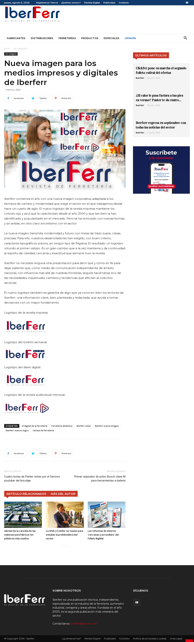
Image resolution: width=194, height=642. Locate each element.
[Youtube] (187, 2)
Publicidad (109, 2)
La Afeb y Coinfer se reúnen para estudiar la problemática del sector (64, 534)
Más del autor (63, 494)
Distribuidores (42, 38)
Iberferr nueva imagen (107, 425)
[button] (185, 38)
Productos (89, 38)
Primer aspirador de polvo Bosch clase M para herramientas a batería (99, 478)
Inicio (7, 48)
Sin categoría (10, 54)
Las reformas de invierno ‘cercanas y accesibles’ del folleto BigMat (103, 534)
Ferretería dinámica (62, 425)
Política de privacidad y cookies (149, 638)
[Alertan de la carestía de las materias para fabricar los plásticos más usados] (23, 515)
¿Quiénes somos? (71, 2)
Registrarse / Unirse (47, 2)
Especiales (111, 38)
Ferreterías (67, 38)
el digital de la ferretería (34, 425)
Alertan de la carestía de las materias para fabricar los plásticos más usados (20, 534)
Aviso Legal (176, 638)
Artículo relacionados (26, 494)
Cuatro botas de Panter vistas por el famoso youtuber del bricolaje (32, 478)
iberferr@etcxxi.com (84, 623)
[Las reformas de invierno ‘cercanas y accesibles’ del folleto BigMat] (106, 515)
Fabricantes (16, 38)
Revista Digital (92, 2)
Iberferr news (84, 425)
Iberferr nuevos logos (17, 430)
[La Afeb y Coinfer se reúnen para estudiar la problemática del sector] (65, 515)
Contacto (124, 2)
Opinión (130, 38)
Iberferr (140, 78)
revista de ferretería (43, 430)
